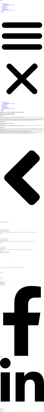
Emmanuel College (2, 248)
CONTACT (2, 12)
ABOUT (2, 6)
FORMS (2, 11)
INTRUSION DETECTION (6, 5)
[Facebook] (22, 355)
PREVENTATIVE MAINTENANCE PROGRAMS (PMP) (9, 108)
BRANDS (4, 8)
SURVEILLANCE (5, 104)
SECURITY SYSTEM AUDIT (6, 9)
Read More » (1, 233)
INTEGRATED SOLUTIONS (6, 4)
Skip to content (1, 0)
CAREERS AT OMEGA (5, 7)
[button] (22, 57)
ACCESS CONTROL (5, 102)
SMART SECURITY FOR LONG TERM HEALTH (9, 103)
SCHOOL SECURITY (5, 107)
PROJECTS (2, 10)
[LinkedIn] (22, 407)
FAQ (1, 110)
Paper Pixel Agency (6, 281)
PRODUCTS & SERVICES (4, 106)
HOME (2, 3)
